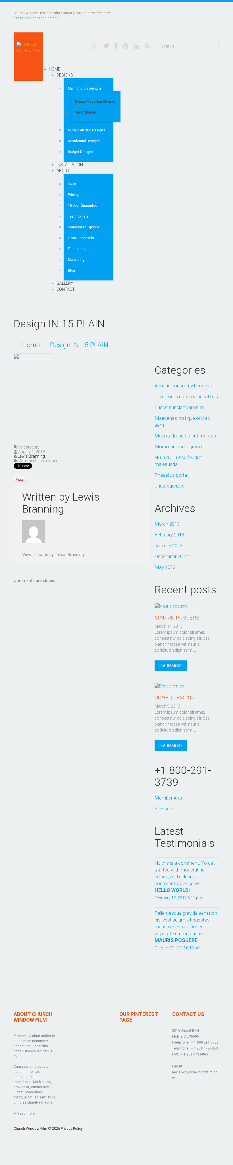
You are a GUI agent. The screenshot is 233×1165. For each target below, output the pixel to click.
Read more (26, 1114)
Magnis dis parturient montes (185, 436)
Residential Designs (84, 141)
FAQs (72, 184)
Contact (66, 289)
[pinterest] (125, 45)
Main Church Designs (85, 88)
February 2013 (169, 535)
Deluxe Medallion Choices (95, 102)
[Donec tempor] (170, 685)
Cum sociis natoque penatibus (186, 396)
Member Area (169, 798)
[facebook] (116, 45)
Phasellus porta (171, 475)
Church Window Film (30, 1128)
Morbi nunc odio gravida (179, 446)
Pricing (73, 195)
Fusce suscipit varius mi (180, 407)
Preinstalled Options (84, 227)
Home (54, 69)
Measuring (76, 260)
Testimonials (78, 216)
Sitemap (163, 808)
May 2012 (165, 567)
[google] (95, 45)
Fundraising (77, 249)
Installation (70, 164)
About (63, 170)
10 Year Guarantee (82, 206)
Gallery (65, 283)
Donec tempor (175, 697)
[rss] (147, 45)
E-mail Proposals (81, 238)
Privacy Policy (72, 1128)
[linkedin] (137, 45)
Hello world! (172, 890)
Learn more (171, 666)
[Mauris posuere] (171, 606)
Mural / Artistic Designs (86, 130)
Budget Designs (80, 152)
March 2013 (167, 524)
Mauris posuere (177, 617)
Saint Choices (86, 112)
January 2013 (168, 545)
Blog (71, 270)
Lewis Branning (31, 456)
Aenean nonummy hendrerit (183, 386)
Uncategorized (169, 486)
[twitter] (106, 45)
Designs (65, 75)
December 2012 (171, 556)
